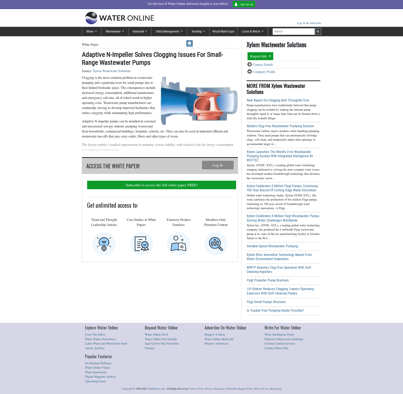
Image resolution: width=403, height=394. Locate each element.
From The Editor (95, 334)
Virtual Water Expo (223, 31)
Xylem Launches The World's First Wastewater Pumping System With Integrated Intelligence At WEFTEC (280, 156)
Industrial (139, 31)
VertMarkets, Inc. (156, 388)
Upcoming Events (95, 381)
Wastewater (113, 31)
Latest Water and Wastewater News (106, 343)
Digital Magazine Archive (100, 376)
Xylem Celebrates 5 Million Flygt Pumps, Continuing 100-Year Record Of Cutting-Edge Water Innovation (282, 188)
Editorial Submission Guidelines (284, 339)
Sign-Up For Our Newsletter (162, 343)
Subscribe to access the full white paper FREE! (162, 184)
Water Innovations (96, 372)
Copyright (127, 388)
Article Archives (95, 348)
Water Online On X (156, 334)
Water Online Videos (97, 367)
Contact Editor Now (276, 348)
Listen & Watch (251, 31)
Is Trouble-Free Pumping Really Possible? (275, 310)
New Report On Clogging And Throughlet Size (278, 100)
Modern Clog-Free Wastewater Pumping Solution (280, 126)
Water (90, 31)
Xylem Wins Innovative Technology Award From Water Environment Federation (279, 257)
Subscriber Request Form (239, 388)
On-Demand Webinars (98, 363)
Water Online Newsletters (100, 339)
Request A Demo (215, 334)
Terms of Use (196, 388)
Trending (197, 31)
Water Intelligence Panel (279, 334)
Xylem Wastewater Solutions (112, 71)
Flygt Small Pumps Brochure (266, 302)
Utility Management (168, 31)
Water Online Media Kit (219, 339)
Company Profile (264, 71)
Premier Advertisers (217, 343)
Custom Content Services (279, 343)
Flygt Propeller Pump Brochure (268, 280)
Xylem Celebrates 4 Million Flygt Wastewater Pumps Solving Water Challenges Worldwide (283, 218)
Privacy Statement (215, 388)
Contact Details (263, 64)
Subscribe (315, 23)
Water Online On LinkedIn (161, 339)
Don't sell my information (267, 388)
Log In (301, 23)
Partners (150, 348)
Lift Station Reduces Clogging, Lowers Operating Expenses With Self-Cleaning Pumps (280, 291)
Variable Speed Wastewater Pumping (272, 246)
